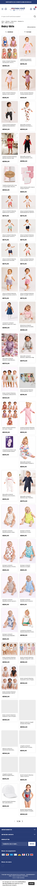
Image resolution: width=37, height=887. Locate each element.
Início (2, 21)
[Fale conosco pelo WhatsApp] (5, 9)
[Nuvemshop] (18, 878)
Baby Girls (13, 21)
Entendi (31, 883)
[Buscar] (34, 16)
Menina (7, 21)
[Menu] (2, 9)
